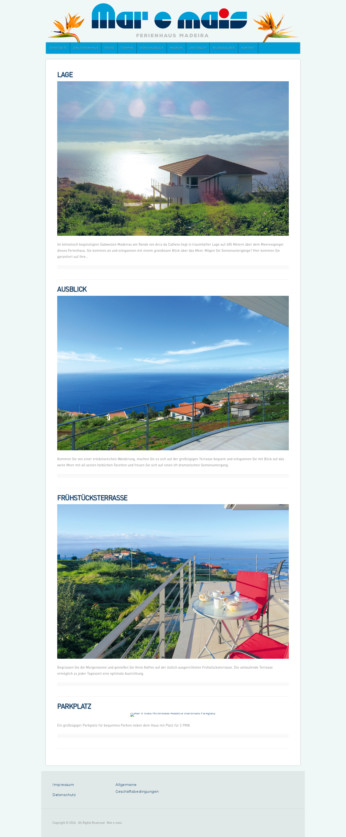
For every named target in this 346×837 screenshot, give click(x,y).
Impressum (63, 785)
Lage (64, 74)
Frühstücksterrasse (92, 497)
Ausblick (72, 288)
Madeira (176, 47)
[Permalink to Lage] (173, 158)
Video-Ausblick (152, 47)
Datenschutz (64, 795)
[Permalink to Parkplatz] (173, 715)
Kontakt (248, 47)
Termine (127, 47)
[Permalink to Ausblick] (173, 373)
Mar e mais (173, 21)
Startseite (58, 47)
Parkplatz (74, 706)
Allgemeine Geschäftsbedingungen (137, 788)
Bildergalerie (224, 47)
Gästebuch (198, 47)
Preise (110, 47)
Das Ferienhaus (85, 47)
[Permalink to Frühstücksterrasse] (173, 581)
